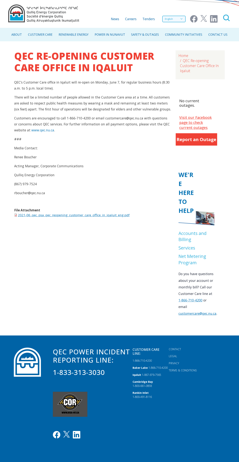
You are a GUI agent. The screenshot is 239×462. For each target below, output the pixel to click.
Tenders (148, 19)
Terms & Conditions (183, 370)
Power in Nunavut (110, 35)
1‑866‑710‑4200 (142, 360)
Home (183, 55)
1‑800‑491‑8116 (142, 397)
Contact (175, 349)
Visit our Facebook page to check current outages (195, 122)
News (115, 19)
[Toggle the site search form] (226, 17)
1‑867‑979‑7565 (151, 375)
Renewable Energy (74, 35)
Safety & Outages (145, 35)
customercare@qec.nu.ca (197, 313)
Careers (130, 19)
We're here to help (186, 193)
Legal (173, 356)
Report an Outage (196, 139)
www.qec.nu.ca (42, 130)
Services (187, 248)
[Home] (43, 13)
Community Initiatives (183, 35)
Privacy (174, 363)
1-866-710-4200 (190, 300)
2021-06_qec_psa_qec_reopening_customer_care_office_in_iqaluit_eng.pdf (74, 215)
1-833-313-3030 (79, 372)
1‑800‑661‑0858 (142, 386)
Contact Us (217, 35)
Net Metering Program (192, 259)
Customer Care (40, 35)
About (16, 35)
